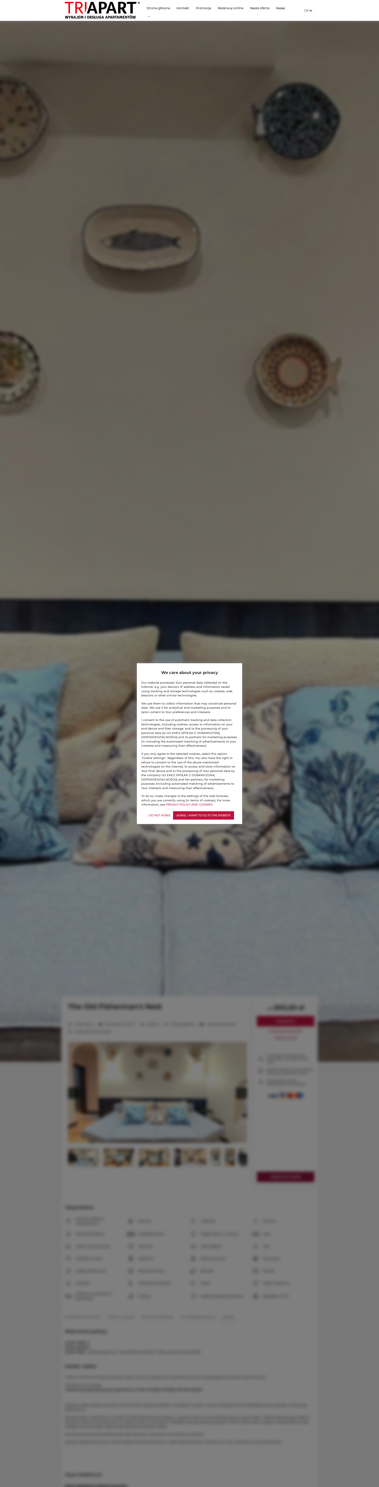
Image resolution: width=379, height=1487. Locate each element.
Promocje (203, 8)
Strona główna (158, 8)
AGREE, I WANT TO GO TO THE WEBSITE (204, 815)
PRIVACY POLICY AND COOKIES (189, 804)
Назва (280, 8)
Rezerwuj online (230, 8)
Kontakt (183, 8)
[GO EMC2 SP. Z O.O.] (102, 10)
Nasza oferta (259, 8)
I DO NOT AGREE (159, 815)
